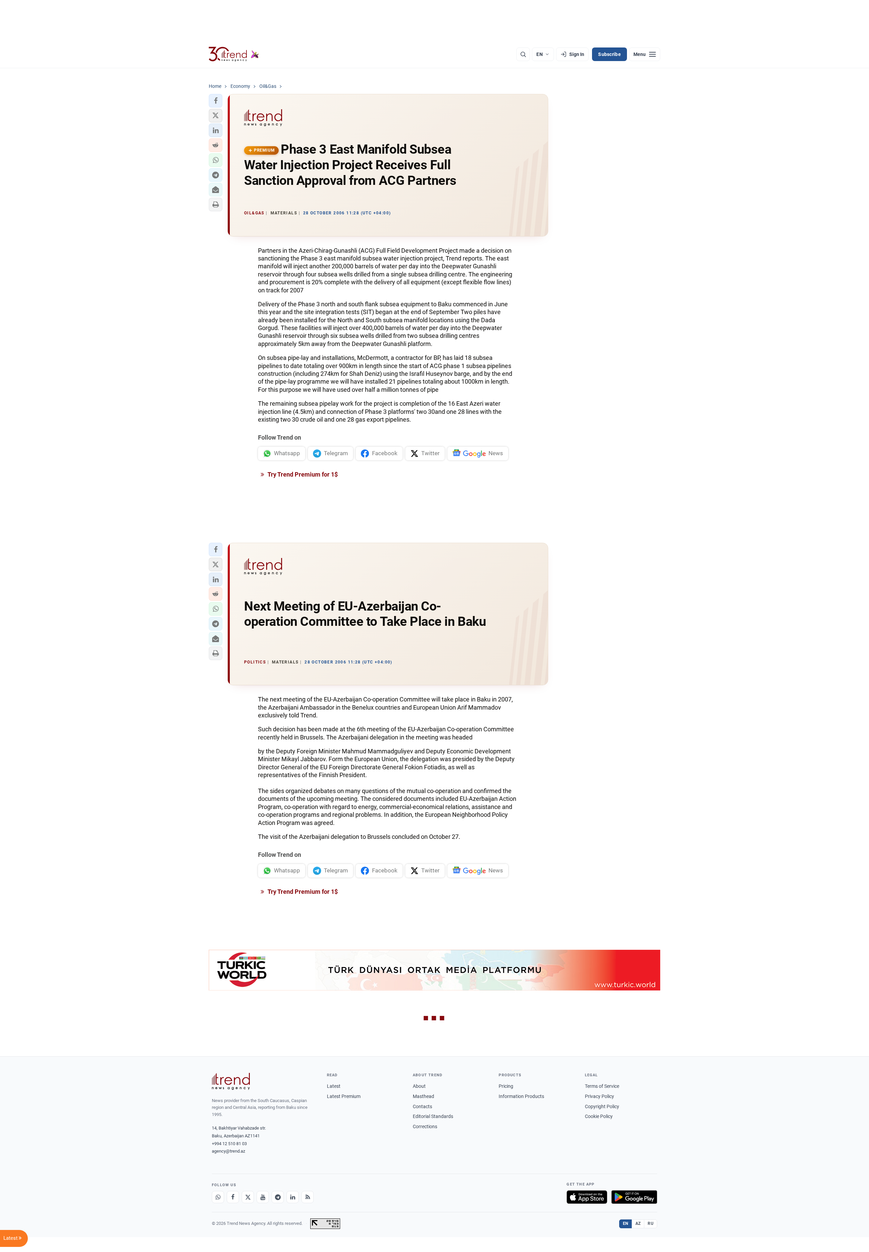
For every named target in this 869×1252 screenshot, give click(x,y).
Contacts (422, 1106)
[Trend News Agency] (231, 1081)
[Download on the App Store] (587, 1197)
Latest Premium (343, 1096)
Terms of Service (602, 1086)
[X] (248, 1197)
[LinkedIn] (292, 1197)
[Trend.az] (234, 54)
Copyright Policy (602, 1106)
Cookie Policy (599, 1116)
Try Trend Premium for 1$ (302, 474)
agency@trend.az (228, 1151)
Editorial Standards (433, 1116)
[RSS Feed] (307, 1197)
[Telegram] (278, 1197)
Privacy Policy (599, 1096)
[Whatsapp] (218, 1197)
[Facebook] (233, 1197)
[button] (215, 100)
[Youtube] (263, 1197)
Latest (333, 1086)
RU (650, 1223)
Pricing (506, 1086)
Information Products (521, 1096)
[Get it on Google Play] (634, 1197)
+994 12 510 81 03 (229, 1143)
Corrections (425, 1126)
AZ (638, 1223)
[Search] (523, 54)
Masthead (423, 1096)
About (419, 1086)
